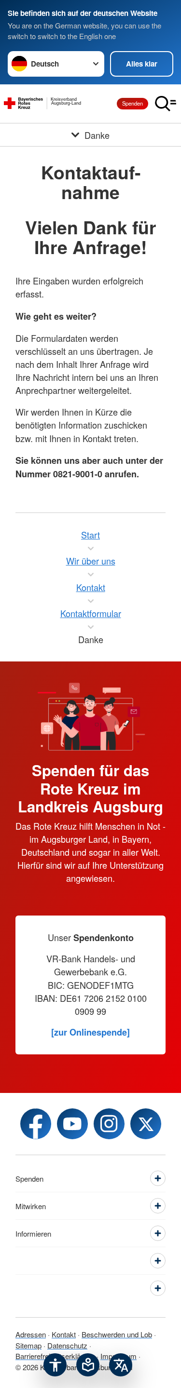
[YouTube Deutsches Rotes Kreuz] (72, 1123)
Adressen (30, 1334)
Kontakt (64, 1334)
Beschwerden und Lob (117, 1334)
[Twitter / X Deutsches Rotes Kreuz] (145, 1123)
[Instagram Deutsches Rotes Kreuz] (109, 1123)
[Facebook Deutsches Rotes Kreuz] (35, 1123)
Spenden (132, 103)
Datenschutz (67, 1345)
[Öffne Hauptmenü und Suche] (165, 103)
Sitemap (28, 1345)
